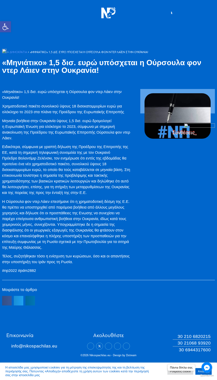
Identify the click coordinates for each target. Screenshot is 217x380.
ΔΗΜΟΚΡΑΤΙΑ (18, 52)
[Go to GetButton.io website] (207, 375)
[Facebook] (90, 346)
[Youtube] (126, 346)
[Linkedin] (108, 346)
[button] (5, 26)
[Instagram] (117, 346)
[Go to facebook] (207, 367)
